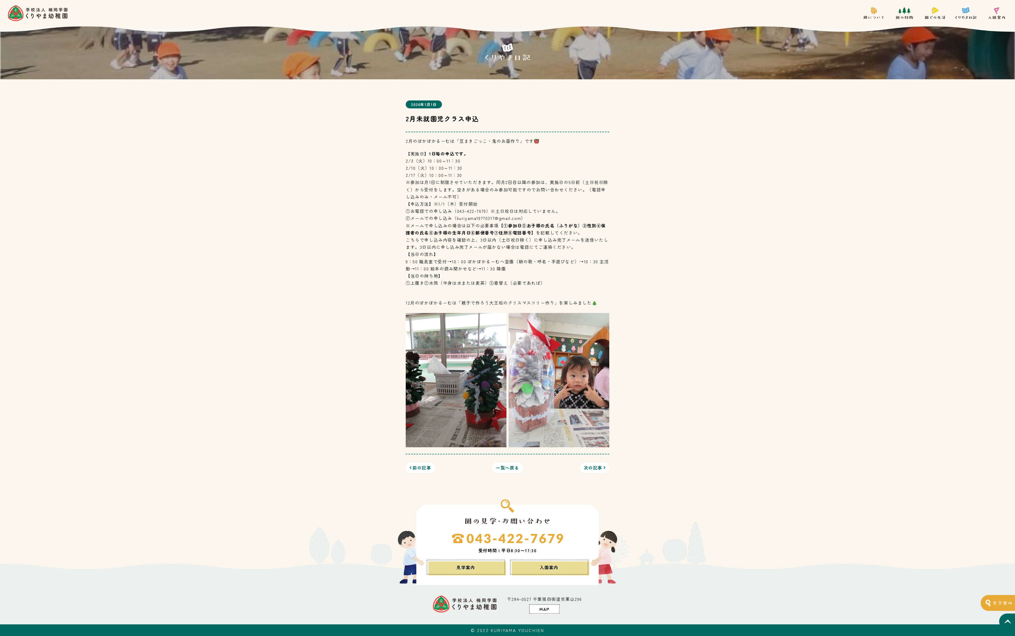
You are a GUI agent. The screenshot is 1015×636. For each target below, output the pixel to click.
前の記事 (422, 467)
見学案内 (465, 567)
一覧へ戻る (507, 467)
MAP (544, 609)
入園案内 (549, 567)
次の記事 (593, 467)
